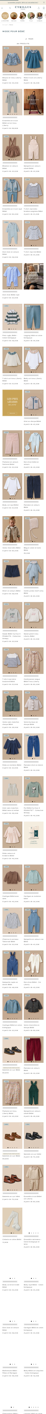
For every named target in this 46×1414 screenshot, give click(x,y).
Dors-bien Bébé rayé (10, 295)
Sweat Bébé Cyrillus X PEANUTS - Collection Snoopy (11, 636)
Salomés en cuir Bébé (11, 1070)
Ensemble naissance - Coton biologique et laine (33, 1241)
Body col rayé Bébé (10, 505)
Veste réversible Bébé (11, 548)
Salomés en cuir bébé (32, 1154)
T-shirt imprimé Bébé (32, 252)
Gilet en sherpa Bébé (32, 421)
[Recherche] (10, 8)
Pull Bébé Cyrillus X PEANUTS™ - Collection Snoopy (33, 810)
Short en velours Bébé (11, 591)
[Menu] (2, 8)
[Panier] (44, 7)
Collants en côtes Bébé (11, 1239)
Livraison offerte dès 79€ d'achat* (24, 3)
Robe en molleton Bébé (11, 765)
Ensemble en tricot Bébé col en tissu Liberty (10, 123)
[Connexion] (39, 8)
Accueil (5, 25)
